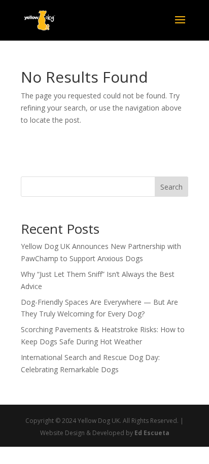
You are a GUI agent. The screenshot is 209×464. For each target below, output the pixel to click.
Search (171, 187)
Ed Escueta (151, 433)
